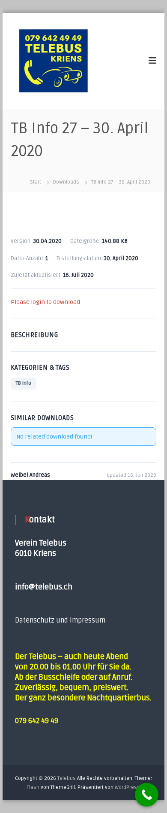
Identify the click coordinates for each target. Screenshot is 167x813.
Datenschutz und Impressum (60, 620)
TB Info (23, 383)
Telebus (66, 778)
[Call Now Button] (146, 795)
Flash (33, 787)
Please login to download (45, 302)
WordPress (127, 787)
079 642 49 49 (36, 721)
